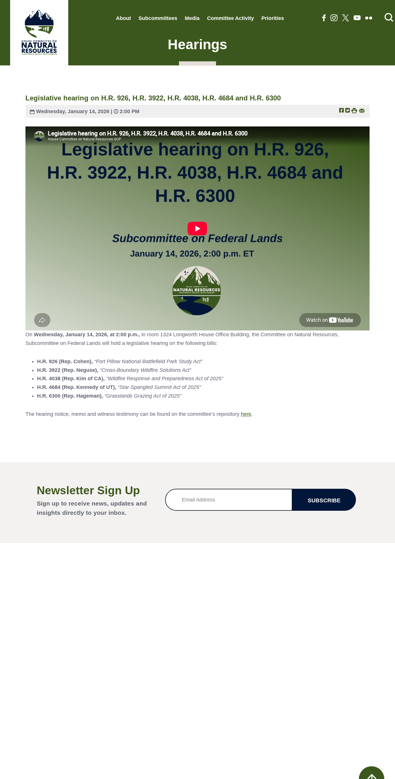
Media (192, 18)
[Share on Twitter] (347, 110)
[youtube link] (357, 18)
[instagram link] (334, 18)
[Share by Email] (362, 110)
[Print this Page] (354, 110)
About (123, 18)
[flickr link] (368, 18)
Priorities (272, 18)
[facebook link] (324, 18)
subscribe (324, 500)
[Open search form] (389, 18)
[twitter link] (345, 18)
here (246, 414)
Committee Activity (230, 18)
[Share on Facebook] (341, 110)
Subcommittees (158, 18)
